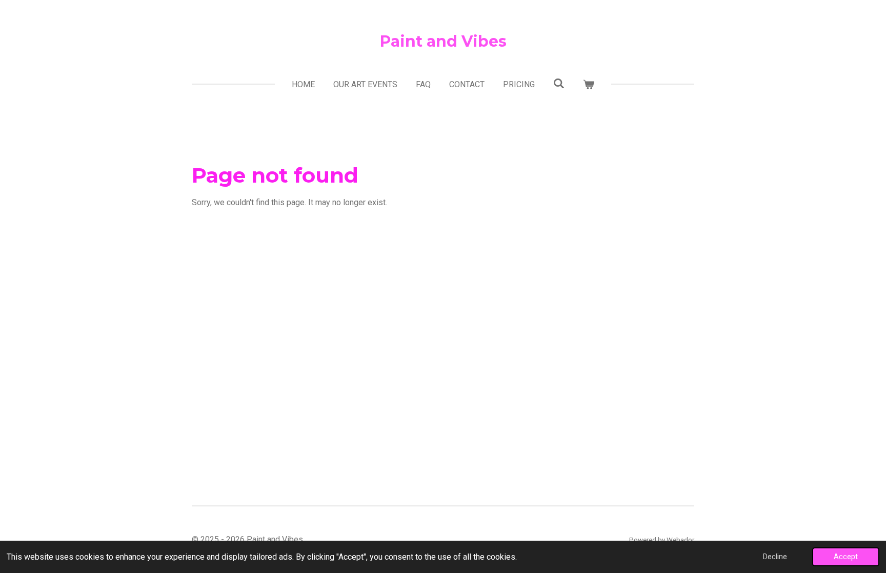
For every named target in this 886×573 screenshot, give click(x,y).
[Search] (559, 83)
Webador (680, 540)
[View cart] (588, 84)
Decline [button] (775, 556)
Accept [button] (846, 556)
